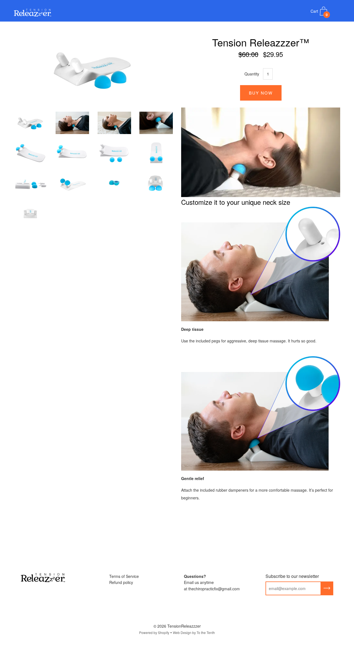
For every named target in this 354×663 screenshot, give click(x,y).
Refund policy (121, 582)
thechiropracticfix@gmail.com (214, 588)
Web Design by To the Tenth (194, 632)
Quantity (251, 74)
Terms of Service (124, 576)
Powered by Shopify (154, 632)
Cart (319, 12)
